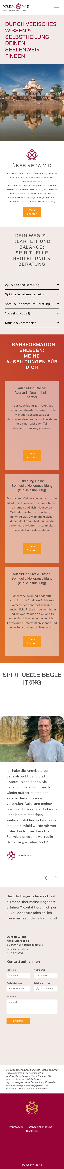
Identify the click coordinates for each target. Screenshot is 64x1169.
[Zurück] (46, 877)
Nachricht (12, 996)
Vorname (11, 969)
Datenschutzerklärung (39, 1126)
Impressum (16, 1126)
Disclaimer (32, 1130)
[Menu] (56, 7)
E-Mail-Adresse (15, 983)
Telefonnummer (42, 983)
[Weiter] (54, 877)
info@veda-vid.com (18, 949)
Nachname (39, 969)
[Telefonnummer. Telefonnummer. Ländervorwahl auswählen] (39, 989)
